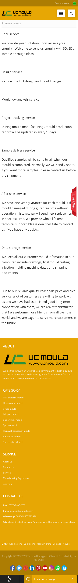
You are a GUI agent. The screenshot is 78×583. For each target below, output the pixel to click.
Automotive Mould (12, 442)
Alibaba (57, 543)
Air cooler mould (11, 436)
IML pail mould (10, 414)
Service (7, 472)
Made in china (44, 543)
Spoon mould (10, 425)
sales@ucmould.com (22, 510)
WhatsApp (57, 568)
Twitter (19, 568)
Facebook (12, 568)
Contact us (60, 3)
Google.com (15, 543)
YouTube (45, 568)
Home (8, 23)
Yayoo (66, 543)
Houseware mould (12, 403)
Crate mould (9, 408)
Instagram (51, 568)
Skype (64, 568)
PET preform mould (13, 397)
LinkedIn (32, 568)
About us (7, 461)
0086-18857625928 (26, 516)
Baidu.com (29, 543)
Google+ (25, 568)
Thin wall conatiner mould (16, 430)
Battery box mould (12, 419)
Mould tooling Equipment (16, 478)
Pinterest (38, 568)
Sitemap (7, 483)
